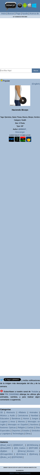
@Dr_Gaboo (19, 448)
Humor (26, 418)
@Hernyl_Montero (26, 451)
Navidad (34, 415)
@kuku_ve (5, 457)
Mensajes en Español (18, 424)
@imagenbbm (6, 454)
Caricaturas (23, 415)
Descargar (20, 132)
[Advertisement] (20, 43)
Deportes (16, 430)
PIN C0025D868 (12, 394)
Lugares (4, 421)
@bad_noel (5, 445)
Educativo (4, 418)
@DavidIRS (5, 448)
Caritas (30, 427)
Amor (12, 421)
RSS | (12, 473)
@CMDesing (32, 445)
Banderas (16, 418)
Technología (17, 433)
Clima (27, 433)
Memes (21, 421)
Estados (26, 430)
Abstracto (10, 412)
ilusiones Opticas (8, 427)
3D (1, 412)
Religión (21, 427)
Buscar (11, 13)
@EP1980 (33, 448)
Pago (18, 13)
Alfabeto (22, 412)
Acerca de (34, 13)
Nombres (34, 424)
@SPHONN (17, 457)
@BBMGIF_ (22, 129)
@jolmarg (33, 454)
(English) (36, 84)
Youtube (34, 391)
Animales (33, 412)
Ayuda (25, 13)
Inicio (3, 13)
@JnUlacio (21, 454)
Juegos (35, 418)
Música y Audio (7, 415)
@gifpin (3, 451)
